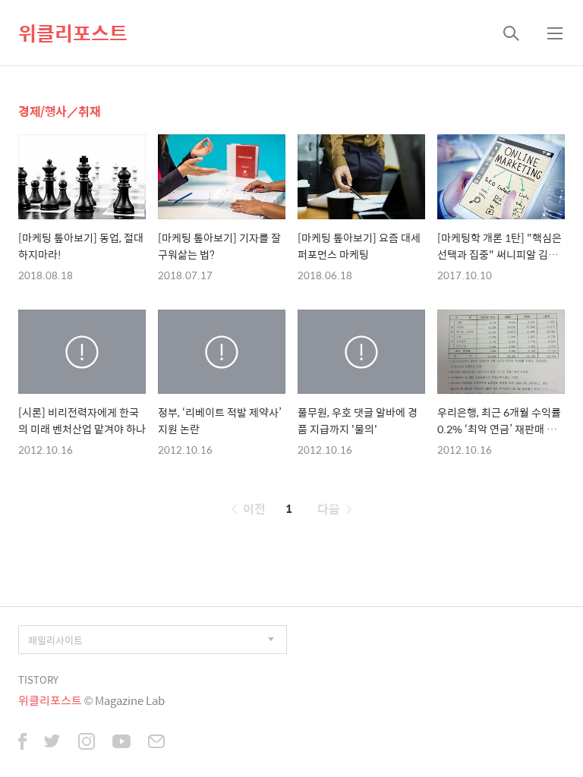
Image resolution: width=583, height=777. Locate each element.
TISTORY (38, 679)
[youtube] (121, 743)
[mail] (156, 743)
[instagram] (86, 743)
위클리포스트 (73, 32)
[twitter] (52, 743)
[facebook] (22, 743)
